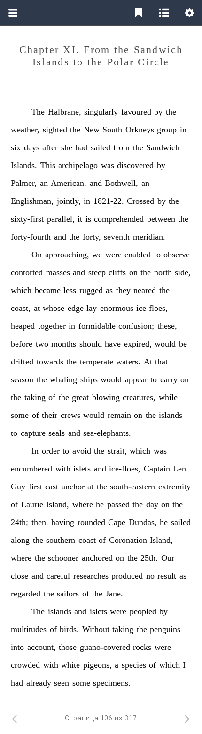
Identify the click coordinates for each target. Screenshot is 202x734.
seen (61, 683)
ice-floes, (152, 308)
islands (170, 415)
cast (51, 486)
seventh (117, 236)
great (80, 397)
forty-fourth (31, 236)
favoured (136, 111)
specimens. (112, 683)
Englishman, (32, 201)
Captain (157, 468)
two (42, 343)
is (88, 219)
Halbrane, (64, 111)
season (22, 379)
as (109, 290)
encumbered (31, 468)
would (165, 343)
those (68, 647)
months (63, 343)
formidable (97, 326)
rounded (91, 522)
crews (70, 415)
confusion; (136, 326)
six (16, 147)
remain (119, 415)
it (80, 219)
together (52, 326)
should (90, 343)
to (157, 254)
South (112, 129)
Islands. (24, 165)
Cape (116, 522)
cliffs (117, 272)
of (51, 397)
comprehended (119, 219)
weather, (25, 129)
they (123, 290)
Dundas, (143, 522)
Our (167, 558)
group (167, 129)
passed (118, 504)
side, (183, 272)
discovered (135, 165)
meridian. (149, 236)
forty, (92, 236)
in (183, 129)
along (20, 540)
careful (58, 575)
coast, (21, 308)
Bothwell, (121, 183)
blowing (106, 397)
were (113, 254)
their (49, 415)
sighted (55, 129)
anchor (73, 486)
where (82, 504)
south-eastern (132, 486)
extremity (174, 486)
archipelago (78, 165)
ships (89, 379)
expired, (138, 343)
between (161, 219)
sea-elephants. (107, 433)
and (96, 183)
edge (76, 308)
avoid (81, 451)
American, (68, 183)
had (81, 147)
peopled (143, 611)
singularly (101, 111)
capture (33, 433)
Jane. (114, 593)
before (21, 343)
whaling (63, 379)
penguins (165, 629)
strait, (117, 451)
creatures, (139, 397)
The (38, 111)
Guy (18, 486)
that (161, 361)
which (21, 290)
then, (39, 522)
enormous (116, 308)
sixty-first (27, 219)
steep (97, 272)
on (133, 272)
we (97, 254)
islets (82, 468)
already (38, 683)
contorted (27, 272)
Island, (57, 504)
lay (91, 308)
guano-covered (105, 647)
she (66, 147)
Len (179, 468)
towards (50, 361)
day (152, 504)
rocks (142, 647)
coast (87, 540)
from (121, 147)
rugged (91, 290)
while (168, 397)
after (50, 147)
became (48, 290)
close (19, 575)
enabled (137, 254)
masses (58, 272)
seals (56, 433)
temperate (96, 361)
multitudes (29, 629)
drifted (22, 361)
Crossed (140, 201)
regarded (25, 593)
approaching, (67, 254)
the (171, 111)
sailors (68, 593)
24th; (19, 522)
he (100, 504)
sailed (100, 147)
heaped (23, 326)
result (166, 575)
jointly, (69, 201)
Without (95, 629)
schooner (63, 558)
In (35, 451)
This (47, 165)
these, (167, 326)
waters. (128, 361)
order (51, 451)
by (158, 111)
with (62, 468)
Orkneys (139, 129)
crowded (25, 665)
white (70, 665)
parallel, (61, 219)
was (107, 165)
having (62, 522)
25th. (149, 558)
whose (53, 308)
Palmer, (24, 183)
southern (60, 540)
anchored (97, 558)
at (37, 308)
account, (41, 647)
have (113, 343)
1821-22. (108, 201)
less (69, 290)
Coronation (128, 540)
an (44, 183)
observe (176, 254)
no (150, 575)
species (134, 665)
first (35, 486)
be (183, 343)
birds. (69, 629)
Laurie (32, 504)
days (31, 147)
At (148, 361)
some (20, 415)
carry (169, 379)
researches (91, 575)
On (36, 254)
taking (35, 397)
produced (127, 575)
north (163, 272)
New (92, 129)
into (17, 647)
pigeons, (97, 665)
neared (144, 290)
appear (136, 379)
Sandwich (162, 147)
